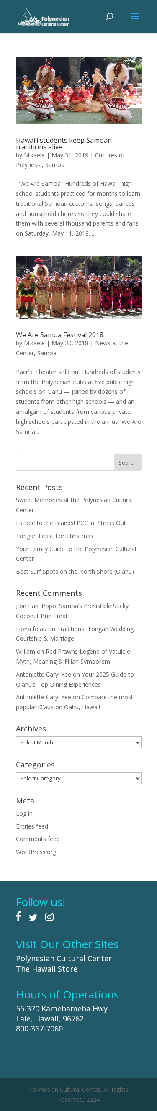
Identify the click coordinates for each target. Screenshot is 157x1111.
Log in (24, 813)
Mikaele (34, 155)
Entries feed (32, 826)
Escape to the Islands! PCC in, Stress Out (71, 523)
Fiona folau (31, 629)
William (25, 651)
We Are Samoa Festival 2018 (59, 334)
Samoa (54, 165)
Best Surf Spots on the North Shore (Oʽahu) (75, 571)
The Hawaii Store (46, 969)
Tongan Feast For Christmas (54, 536)
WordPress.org (36, 852)
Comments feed (38, 839)
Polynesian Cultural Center (64, 958)
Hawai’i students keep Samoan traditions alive (64, 143)
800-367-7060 (39, 1029)
